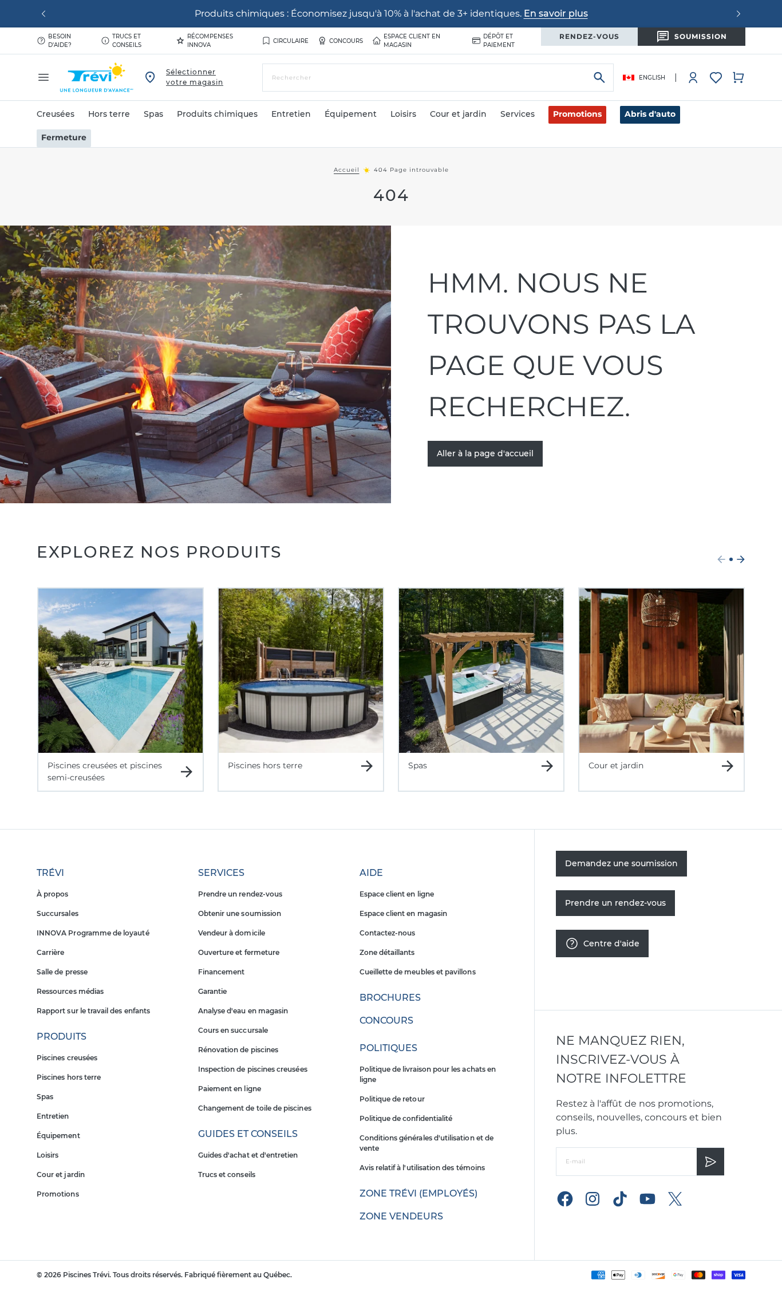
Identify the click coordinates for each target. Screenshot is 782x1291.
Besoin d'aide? (60, 41)
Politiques (388, 1048)
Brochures (390, 997)
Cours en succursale (233, 1030)
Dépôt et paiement (499, 41)
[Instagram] (592, 1199)
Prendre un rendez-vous (240, 894)
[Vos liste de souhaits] (715, 77)
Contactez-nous (388, 933)
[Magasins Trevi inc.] (97, 77)
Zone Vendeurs (401, 1216)
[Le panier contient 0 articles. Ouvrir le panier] (738, 77)
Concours (346, 41)
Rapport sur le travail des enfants (93, 1010)
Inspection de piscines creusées (252, 1069)
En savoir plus (556, 13)
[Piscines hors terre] (301, 671)
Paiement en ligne (229, 1088)
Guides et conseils (248, 1133)
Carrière (50, 952)
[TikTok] (620, 1199)
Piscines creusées (67, 1057)
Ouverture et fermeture (238, 952)
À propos (52, 894)
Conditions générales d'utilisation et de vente (426, 1143)
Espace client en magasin (412, 41)
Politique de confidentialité (406, 1118)
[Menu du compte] (693, 77)
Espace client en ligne (397, 894)
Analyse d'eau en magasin (243, 1010)
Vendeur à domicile (231, 933)
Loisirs (47, 1155)
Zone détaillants (387, 952)
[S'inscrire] (710, 1161)
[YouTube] (647, 1199)
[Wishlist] (715, 77)
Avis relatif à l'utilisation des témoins (422, 1167)
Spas (45, 1096)
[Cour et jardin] (661, 671)
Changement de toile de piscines (254, 1108)
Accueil (347, 170)
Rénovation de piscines (238, 1049)
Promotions (577, 114)
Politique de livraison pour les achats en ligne (428, 1074)
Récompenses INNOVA (210, 41)
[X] (675, 1199)
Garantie (212, 991)
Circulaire (291, 41)
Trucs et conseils (126, 41)
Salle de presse (62, 972)
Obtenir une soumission (239, 913)
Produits (61, 1036)
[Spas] (481, 671)
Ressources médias (70, 991)
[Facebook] (565, 1199)
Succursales (57, 913)
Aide (371, 872)
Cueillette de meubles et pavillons (418, 972)
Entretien (53, 1116)
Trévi (50, 872)
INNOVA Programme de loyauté (93, 933)
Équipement (58, 1135)
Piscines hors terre (69, 1077)
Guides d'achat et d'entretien (248, 1155)
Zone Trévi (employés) (418, 1193)
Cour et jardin (61, 1174)
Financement (221, 972)
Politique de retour (392, 1099)
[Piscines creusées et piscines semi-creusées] (120, 671)
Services (221, 872)
